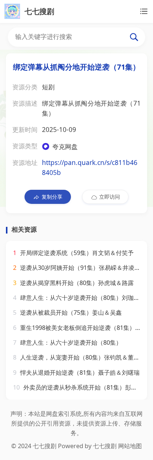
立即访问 (109, 196)
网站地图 (130, 445)
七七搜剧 (105, 445)
